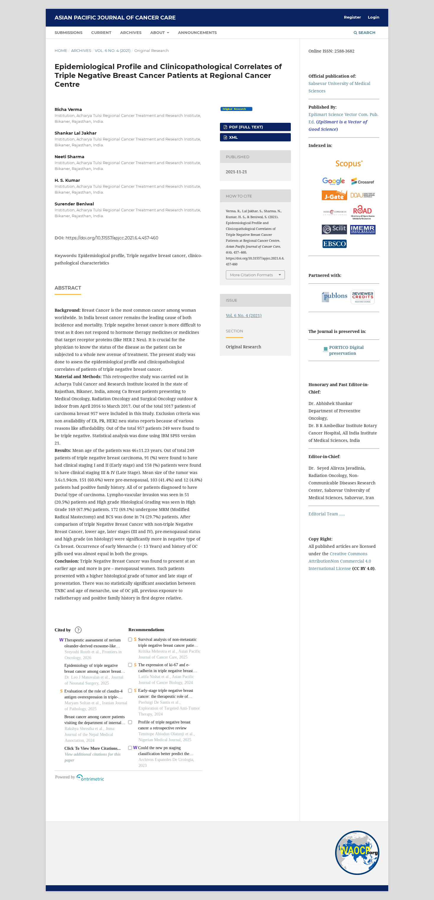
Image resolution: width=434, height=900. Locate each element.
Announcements (197, 32)
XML (233, 137)
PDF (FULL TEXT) (245, 127)
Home (61, 50)
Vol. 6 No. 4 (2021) (112, 50)
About (158, 32)
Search (366, 32)
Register (352, 17)
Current (101, 32)
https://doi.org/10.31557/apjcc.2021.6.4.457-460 (112, 238)
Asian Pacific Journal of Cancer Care (115, 17)
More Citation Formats (251, 274)
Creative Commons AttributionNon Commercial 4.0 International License (340, 561)
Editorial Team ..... (327, 514)
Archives (130, 32)
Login (373, 17)
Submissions (68, 32)
